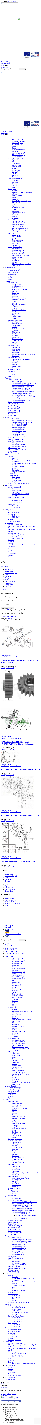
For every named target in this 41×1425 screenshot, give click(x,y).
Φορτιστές (15, 342)
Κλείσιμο (4, 589)
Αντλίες (14, 327)
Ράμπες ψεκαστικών (14, 412)
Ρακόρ (14, 259)
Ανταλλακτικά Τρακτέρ (15, 139)
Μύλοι (14, 334)
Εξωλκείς (15, 288)
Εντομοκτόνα (16, 477)
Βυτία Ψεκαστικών (14, 410)
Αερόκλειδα (16, 347)
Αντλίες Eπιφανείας (18, 434)
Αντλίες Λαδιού (17, 248)
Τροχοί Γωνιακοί (17, 340)
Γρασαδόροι (16, 351)
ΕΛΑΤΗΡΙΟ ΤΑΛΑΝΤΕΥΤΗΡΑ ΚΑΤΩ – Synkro (20, 815)
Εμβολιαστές (16, 516)
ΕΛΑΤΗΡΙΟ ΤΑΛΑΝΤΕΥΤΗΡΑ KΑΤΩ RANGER (20, 769)
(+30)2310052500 (11, 912)
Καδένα (14, 216)
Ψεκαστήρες (12, 415)
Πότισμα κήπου (13, 451)
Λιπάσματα (11, 473)
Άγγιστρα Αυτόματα (18, 221)
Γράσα (10, 279)
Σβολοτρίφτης (16, 170)
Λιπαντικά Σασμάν (14, 270)
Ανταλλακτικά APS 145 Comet (21, 388)
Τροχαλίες (15, 218)
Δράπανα (15, 330)
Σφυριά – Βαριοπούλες (19, 305)
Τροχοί (14, 209)
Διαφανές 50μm (17, 502)
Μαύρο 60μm (16, 507)
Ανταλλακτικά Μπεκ (14, 419)
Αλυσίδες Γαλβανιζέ (18, 223)
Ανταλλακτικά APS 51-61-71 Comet (23, 391)
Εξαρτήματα (12, 189)
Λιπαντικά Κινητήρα (14, 269)
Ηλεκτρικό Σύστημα (18, 149)
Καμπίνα (14, 148)
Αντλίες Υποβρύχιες (18, 436)
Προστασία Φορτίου (14, 557)
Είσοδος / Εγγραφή (10, 1379)
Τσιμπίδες (15, 308)
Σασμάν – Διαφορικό (18, 153)
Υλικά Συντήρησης (18, 156)
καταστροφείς (16, 235)
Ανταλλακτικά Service (15, 178)
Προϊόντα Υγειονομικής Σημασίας (18, 483)
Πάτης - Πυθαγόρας (12, 597)
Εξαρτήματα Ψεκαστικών (16, 402)
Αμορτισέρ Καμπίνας (18, 213)
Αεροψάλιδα (16, 352)
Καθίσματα (15, 211)
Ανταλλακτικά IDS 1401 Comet (21, 400)
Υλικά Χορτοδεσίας (14, 521)
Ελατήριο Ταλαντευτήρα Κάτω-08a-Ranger (18, 861)
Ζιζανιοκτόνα (16, 478)
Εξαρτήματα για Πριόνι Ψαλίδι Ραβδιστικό (25, 354)
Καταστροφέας (16, 167)
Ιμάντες (14, 184)
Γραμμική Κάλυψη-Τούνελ (16, 497)
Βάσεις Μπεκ (12, 437)
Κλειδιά (14, 291)
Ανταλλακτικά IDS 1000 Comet (21, 393)
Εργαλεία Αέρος (13, 345)
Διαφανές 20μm (17, 500)
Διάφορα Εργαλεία (18, 328)
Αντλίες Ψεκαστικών (14, 380)
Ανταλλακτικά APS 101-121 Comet (23, 385)
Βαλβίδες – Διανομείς (18, 250)
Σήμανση (11, 555)
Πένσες (14, 303)
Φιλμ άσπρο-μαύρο (14, 512)
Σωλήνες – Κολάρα (18, 207)
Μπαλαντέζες (16, 332)
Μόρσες (14, 315)
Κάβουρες (15, 294)
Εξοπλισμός (12, 376)
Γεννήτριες (15, 364)
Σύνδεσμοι (15, 260)
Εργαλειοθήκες (16, 313)
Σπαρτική (15, 172)
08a (7, 604)
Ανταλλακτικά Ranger (19, 429)
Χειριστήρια (16, 265)
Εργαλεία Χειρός (13, 282)
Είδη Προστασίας (10, 889)
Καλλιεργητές (16, 236)
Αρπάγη (14, 245)
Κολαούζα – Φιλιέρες (18, 299)
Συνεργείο (11, 371)
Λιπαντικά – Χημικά (11, 876)
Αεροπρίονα (16, 349)
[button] (11, 1401)
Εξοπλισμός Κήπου (14, 533)
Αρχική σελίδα (5, 610)
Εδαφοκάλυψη (12, 504)
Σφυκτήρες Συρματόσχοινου (20, 230)
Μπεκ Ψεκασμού (13, 403)
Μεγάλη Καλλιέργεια (18, 466)
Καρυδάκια (15, 296)
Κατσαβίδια (15, 293)
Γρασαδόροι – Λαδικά (19, 310)
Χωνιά (14, 318)
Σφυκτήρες (15, 206)
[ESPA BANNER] (31, 59)
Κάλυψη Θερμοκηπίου (15, 487)
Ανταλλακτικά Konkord (19, 424)
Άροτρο (14, 161)
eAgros (2, 923)
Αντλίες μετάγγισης (18, 286)
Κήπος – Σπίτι (9, 891)
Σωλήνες (15, 262)
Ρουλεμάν (15, 182)
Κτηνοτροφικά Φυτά (18, 472)
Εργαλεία (15, 374)
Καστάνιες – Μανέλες (18, 298)
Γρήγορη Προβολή (6, 655)
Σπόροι (10, 456)
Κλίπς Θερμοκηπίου (18, 489)
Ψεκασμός (8, 879)
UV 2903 (15, 495)
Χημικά (10, 276)
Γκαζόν (14, 465)
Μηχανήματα (12, 233)
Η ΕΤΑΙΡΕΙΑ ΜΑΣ (11, 898)
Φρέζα (14, 173)
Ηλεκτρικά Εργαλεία (14, 322)
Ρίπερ (14, 168)
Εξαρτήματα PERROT (19, 446)
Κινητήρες (15, 368)
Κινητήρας (15, 146)
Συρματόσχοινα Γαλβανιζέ (20, 228)
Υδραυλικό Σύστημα (18, 155)
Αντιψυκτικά (12, 274)
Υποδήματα (12, 553)
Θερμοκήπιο (8, 886)
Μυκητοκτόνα (16, 480)
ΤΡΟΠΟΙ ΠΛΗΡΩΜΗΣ (12, 900)
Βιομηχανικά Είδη (13, 219)
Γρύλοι (14, 311)
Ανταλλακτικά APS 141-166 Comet (23, 386)
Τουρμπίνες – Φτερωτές (15, 407)
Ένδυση (10, 550)
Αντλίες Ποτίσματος (14, 432)
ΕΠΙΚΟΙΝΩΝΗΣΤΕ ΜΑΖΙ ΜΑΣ (15, 919)
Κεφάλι (10, 548)
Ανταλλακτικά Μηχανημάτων (17, 158)
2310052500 (12, 1)
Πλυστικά (15, 335)
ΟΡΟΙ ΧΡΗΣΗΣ (10, 902)
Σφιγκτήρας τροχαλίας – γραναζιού (22, 192)
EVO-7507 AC (16, 490)
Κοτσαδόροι (16, 202)
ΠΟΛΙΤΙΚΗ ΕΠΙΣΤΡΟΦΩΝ (13, 903)
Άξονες (14, 194)
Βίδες (14, 187)
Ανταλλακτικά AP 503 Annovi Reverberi (24, 383)
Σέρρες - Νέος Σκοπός (11, 918)
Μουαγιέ (15, 204)
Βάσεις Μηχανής (17, 195)
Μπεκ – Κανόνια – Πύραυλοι (17, 449)
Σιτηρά (14, 468)
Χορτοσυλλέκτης (17, 177)
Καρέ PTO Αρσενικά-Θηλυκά (21, 201)
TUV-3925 (15, 492)
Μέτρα (14, 301)
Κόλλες (10, 277)
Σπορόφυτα (15, 461)
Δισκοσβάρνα (16, 163)
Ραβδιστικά (15, 337)
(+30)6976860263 (14, 916)
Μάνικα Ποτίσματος (14, 448)
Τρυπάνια (15, 306)
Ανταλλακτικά (9, 874)
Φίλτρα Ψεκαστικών (14, 408)
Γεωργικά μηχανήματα (15, 524)
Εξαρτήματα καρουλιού (15, 439)
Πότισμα (11, 541)
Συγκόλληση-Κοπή (18, 339)
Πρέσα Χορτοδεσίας (18, 160)
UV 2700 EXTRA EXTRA (20, 494)
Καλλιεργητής (16, 165)
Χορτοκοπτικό (16, 175)
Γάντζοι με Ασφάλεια (18, 224)
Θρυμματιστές (16, 366)
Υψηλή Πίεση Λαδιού (15, 247)
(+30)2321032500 (24, 912)
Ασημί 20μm (16, 499)
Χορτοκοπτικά (16, 242)
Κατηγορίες (4, 566)
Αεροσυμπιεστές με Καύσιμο (21, 359)
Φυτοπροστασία (13, 475)
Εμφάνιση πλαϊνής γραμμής (9, 616)
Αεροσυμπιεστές (17, 323)
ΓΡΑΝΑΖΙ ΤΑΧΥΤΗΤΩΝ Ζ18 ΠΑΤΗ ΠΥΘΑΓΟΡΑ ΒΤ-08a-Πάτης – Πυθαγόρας (17, 743)
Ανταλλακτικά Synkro (19, 431)
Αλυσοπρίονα (16, 325)
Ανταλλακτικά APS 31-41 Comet (22, 390)
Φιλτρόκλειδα (16, 316)
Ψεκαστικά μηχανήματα (15, 414)
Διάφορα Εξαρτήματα (18, 253)
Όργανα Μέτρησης (14, 369)
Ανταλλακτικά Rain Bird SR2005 (22, 422)
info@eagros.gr (11, 914)
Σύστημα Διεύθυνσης (18, 141)
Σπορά (6, 884)
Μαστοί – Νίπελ (17, 257)
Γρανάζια (15, 214)
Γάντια (10, 552)
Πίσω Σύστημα (16, 151)
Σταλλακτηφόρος (13, 453)
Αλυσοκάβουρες (17, 284)
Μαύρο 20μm (16, 506)
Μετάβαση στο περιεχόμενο (9, 1399)
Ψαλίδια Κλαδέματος (18, 344)
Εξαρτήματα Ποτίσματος (15, 441)
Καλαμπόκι (15, 470)
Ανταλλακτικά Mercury (19, 426)
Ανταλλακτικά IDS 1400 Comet (21, 395)
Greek (5, 1395)
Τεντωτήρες (15, 231)
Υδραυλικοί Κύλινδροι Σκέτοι (21, 264)
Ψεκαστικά (15, 243)
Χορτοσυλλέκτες (17, 240)
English (8, 1397)
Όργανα (10, 519)
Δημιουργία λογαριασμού (8, 1394)
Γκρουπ (14, 197)
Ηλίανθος (15, 458)
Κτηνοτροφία (9, 887)
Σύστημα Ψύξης (17, 144)
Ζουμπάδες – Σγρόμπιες (19, 289)
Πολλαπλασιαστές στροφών (20, 255)
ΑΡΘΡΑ (7, 905)
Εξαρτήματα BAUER (18, 444)
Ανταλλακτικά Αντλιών (15, 381)
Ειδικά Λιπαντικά (13, 272)
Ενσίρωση (11, 514)
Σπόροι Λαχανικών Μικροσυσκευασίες (24, 463)
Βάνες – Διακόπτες (18, 252)
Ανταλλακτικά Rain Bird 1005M (22, 420)
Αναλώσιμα (15, 373)
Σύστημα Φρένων (17, 143)
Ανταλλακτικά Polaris (18, 427)
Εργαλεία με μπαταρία (15, 320)
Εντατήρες (15, 199)
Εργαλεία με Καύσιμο (15, 357)
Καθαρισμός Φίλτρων (7, 608)
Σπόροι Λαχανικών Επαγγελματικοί (23, 460)
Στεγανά (14, 190)
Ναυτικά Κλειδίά (17, 226)
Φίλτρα (14, 185)
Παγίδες (14, 482)
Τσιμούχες (15, 180)
